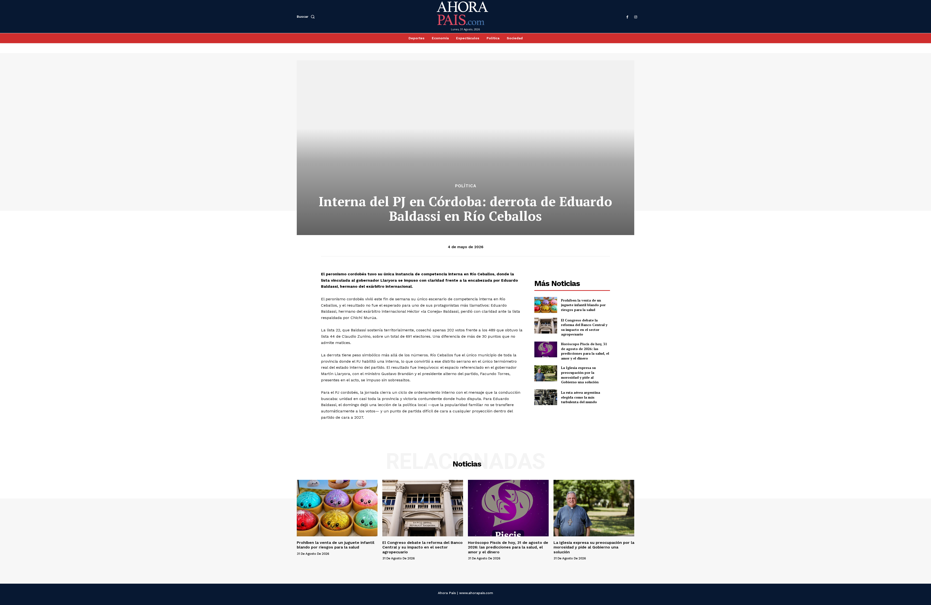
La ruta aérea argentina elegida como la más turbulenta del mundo (580, 397)
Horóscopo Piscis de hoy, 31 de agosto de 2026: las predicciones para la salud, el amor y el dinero (585, 351)
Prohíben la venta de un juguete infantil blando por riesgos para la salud (583, 305)
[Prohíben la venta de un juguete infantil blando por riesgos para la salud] (545, 305)
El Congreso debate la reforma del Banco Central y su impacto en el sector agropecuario (584, 327)
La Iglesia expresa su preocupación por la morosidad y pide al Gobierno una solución (580, 374)
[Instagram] (635, 17)
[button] (307, 16)
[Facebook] (627, 17)
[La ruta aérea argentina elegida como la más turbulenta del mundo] (545, 397)
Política (465, 186)
